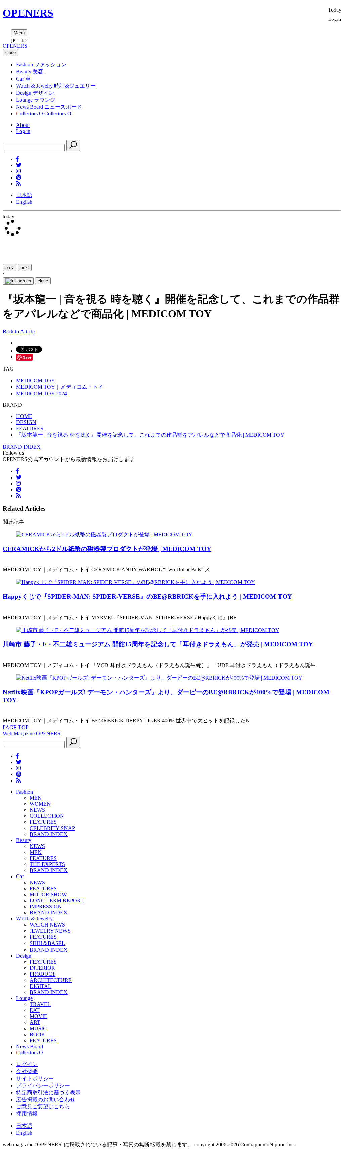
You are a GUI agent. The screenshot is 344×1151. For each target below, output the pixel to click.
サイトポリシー (35, 1078)
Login (334, 19)
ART (35, 1022)
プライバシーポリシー (43, 1085)
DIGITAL (40, 986)
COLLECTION (47, 816)
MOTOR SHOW (48, 894)
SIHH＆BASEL (47, 943)
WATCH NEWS (47, 925)
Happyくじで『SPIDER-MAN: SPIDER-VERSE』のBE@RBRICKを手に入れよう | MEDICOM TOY (147, 596)
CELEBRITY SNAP (52, 828)
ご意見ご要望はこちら (43, 1106)
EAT (35, 1010)
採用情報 (27, 1113)
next (24, 267)
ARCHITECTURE (51, 980)
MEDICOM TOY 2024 (41, 393)
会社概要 (27, 1071)
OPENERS (28, 13)
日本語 (24, 195)
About (23, 125)
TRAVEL (40, 1004)
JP (13, 40)
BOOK (37, 1034)
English (24, 202)
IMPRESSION (46, 906)
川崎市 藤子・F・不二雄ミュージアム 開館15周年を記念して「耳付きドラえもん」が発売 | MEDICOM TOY (158, 644)
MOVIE (38, 1016)
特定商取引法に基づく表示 (48, 1092)
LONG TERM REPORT (57, 900)
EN (25, 40)
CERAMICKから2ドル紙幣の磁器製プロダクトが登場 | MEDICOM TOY (107, 548)
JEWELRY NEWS (50, 931)
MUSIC (38, 1028)
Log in (23, 131)
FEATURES (43, 822)
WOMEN (40, 804)
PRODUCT (42, 974)
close (43, 280)
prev (9, 267)
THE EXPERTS (47, 864)
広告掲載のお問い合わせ (45, 1099)
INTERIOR (42, 968)
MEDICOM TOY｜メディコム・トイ (59, 387)
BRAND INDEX (22, 447)
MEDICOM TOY (35, 380)
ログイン (27, 1064)
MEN (36, 798)
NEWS (37, 810)
